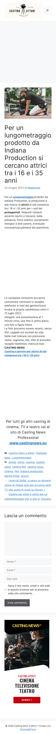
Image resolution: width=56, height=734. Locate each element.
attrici (21, 462)
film (17, 471)
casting (30, 462)
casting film (19, 466)
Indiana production (31, 471)
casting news (35, 466)
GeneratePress (28, 729)
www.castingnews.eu (28, 443)
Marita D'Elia (11, 476)
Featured (41, 453)
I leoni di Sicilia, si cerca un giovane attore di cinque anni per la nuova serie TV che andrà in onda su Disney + (27, 485)
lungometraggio (23, 197)
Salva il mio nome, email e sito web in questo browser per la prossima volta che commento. (29, 589)
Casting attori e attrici (21, 453)
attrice (12, 462)
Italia (7, 457)
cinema (8, 471)
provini (25, 476)
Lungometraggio (21, 457)
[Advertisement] (28, 50)
